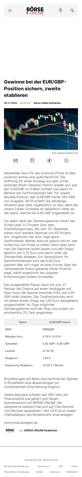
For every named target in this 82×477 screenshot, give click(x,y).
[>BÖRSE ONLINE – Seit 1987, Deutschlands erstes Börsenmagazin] (35, 10)
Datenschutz (43, 466)
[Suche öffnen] (72, 10)
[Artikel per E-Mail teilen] (15, 160)
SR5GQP (48, 329)
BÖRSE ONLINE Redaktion (40, 430)
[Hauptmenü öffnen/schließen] (10, 10)
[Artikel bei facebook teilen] (49, 160)
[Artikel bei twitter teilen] (66, 160)
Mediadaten (72, 472)
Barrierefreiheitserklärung (16, 466)
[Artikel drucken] (32, 160)
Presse (75, 466)
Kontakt (39, 472)
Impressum (55, 472)
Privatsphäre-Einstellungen (16, 472)
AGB (60, 466)
